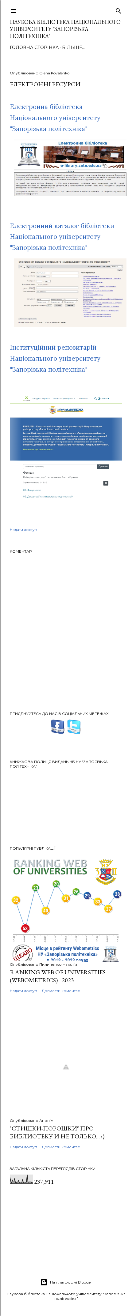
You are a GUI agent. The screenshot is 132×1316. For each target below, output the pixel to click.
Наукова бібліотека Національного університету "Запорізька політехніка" (65, 28)
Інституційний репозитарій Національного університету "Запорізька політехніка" (55, 358)
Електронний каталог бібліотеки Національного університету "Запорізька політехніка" (62, 237)
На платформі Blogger (71, 1282)
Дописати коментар (61, 990)
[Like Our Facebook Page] (57, 732)
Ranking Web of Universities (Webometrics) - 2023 (58, 976)
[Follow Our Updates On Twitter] (74, 732)
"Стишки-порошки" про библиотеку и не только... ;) (57, 1132)
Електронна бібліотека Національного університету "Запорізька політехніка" (55, 118)
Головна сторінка (34, 47)
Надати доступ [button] (23, 529)
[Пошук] (118, 10)
